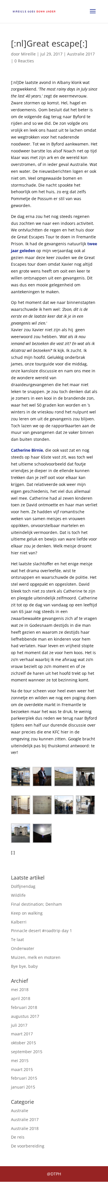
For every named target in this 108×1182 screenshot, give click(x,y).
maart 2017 (22, 1034)
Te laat (17, 939)
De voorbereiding (27, 1146)
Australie (19, 1110)
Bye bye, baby (24, 966)
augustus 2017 (25, 1016)
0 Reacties (24, 61)
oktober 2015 (23, 1042)
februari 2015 (24, 1078)
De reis (17, 1137)
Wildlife (18, 895)
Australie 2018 (25, 1128)
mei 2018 (20, 989)
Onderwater (22, 948)
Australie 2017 (81, 54)
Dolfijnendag (23, 886)
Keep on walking (27, 913)
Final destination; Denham (36, 904)
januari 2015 (23, 1087)
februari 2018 (24, 1007)
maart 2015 (22, 1069)
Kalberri (18, 922)
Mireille (28, 54)
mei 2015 (20, 1060)
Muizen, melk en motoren (35, 957)
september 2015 (26, 1051)
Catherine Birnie (27, 450)
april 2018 (20, 998)
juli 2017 (19, 1025)
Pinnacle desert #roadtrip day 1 (41, 930)
